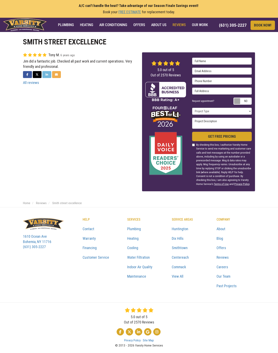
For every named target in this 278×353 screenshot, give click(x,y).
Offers (221, 248)
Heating (133, 238)
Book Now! (262, 25)
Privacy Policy (242, 184)
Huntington (180, 229)
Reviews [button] (179, 25)
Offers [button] (139, 25)
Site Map (148, 340)
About (221, 229)
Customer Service (96, 257)
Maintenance (136, 276)
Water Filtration (138, 257)
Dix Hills (178, 238)
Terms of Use (221, 184)
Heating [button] (86, 25)
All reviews (31, 82)
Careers (222, 267)
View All (177, 276)
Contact (88, 229)
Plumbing (134, 229)
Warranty (89, 238)
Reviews (223, 257)
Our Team (223, 276)
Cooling (132, 248)
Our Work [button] (200, 25)
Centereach (180, 257)
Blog (220, 238)
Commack (179, 267)
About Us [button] (158, 25)
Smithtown (180, 248)
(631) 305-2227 (37, 241)
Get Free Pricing (222, 136)
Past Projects (227, 286)
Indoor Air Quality (139, 267)
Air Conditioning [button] (113, 25)
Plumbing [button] (66, 25)
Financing (90, 248)
